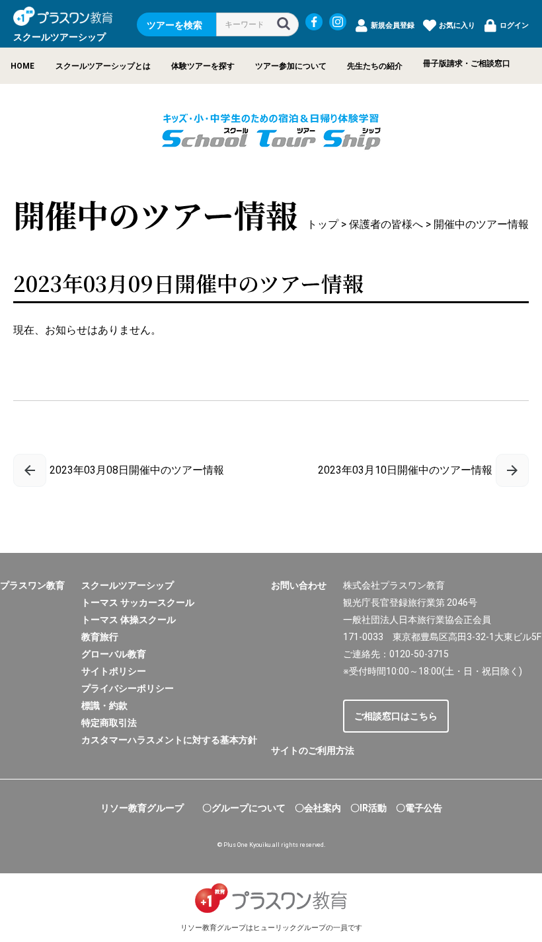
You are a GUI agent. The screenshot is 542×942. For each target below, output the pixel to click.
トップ (322, 224)
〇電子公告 (419, 808)
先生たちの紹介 (375, 66)
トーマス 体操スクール (128, 619)
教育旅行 (99, 637)
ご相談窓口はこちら (396, 716)
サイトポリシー (113, 671)
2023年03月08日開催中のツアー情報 (137, 470)
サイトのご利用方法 (312, 750)
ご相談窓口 (490, 63)
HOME (22, 66)
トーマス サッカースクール (137, 602)
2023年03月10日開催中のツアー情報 (405, 470)
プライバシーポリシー (127, 688)
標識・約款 (104, 705)
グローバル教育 (113, 654)
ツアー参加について (291, 66)
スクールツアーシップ (127, 585)
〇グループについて (244, 808)
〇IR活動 (368, 808)
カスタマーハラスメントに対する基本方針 (169, 740)
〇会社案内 (318, 808)
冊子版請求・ (447, 63)
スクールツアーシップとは (103, 66)
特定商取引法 (109, 722)
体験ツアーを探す (203, 66)
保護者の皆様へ (386, 224)
